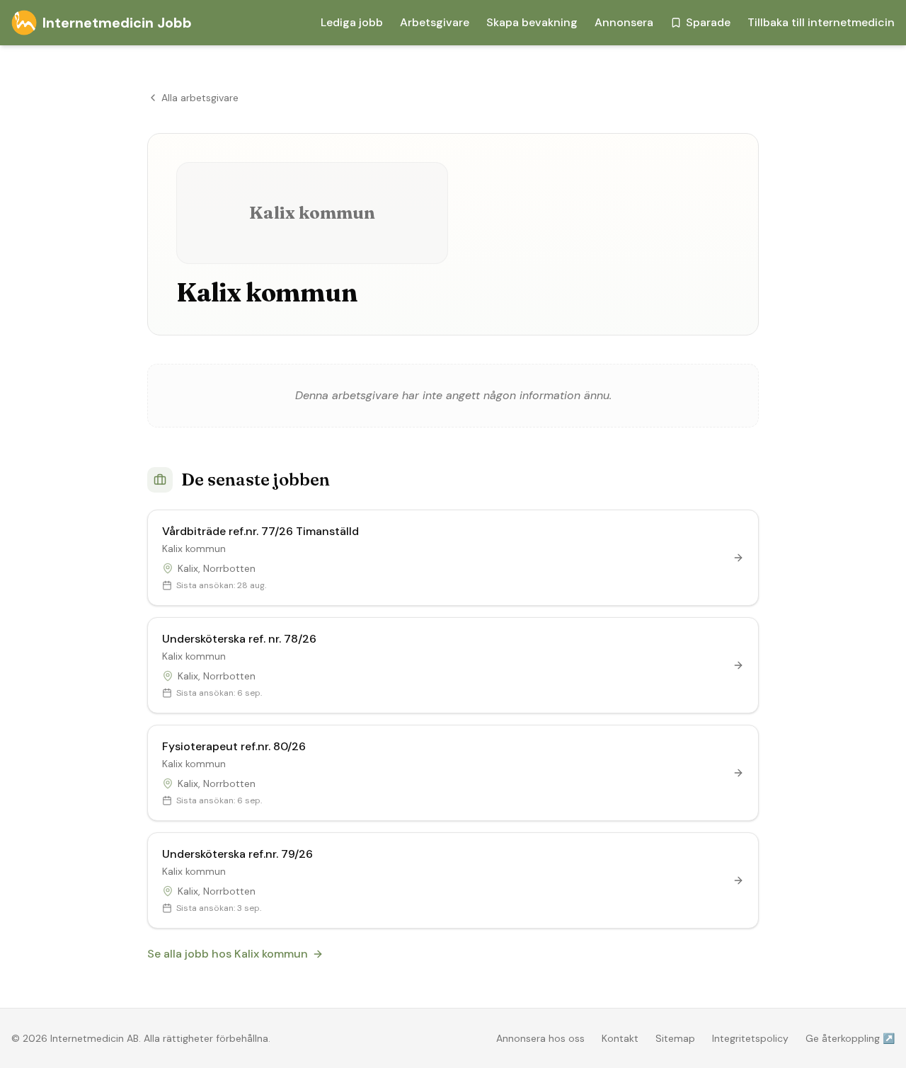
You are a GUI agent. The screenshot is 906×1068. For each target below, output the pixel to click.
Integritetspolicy (750, 1038)
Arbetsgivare (434, 22)
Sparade (708, 22)
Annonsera (624, 22)
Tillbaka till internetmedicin (821, 22)
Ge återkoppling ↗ (850, 1038)
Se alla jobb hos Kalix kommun (227, 953)
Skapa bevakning (532, 22)
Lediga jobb (352, 22)
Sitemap (675, 1038)
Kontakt (620, 1038)
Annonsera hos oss (540, 1038)
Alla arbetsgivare (200, 97)
